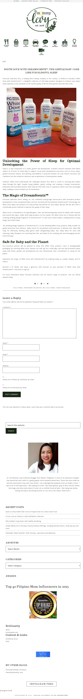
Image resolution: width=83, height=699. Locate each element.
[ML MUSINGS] (45, 40)
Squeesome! (62, 695)
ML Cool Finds (49, 288)
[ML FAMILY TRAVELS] (35, 40)
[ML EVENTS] (25, 40)
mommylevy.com (12, 632)
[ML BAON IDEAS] (6, 40)
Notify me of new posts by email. (15, 388)
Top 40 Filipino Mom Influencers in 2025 (37, 587)
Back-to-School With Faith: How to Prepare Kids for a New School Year (31, 512)
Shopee (71, 259)
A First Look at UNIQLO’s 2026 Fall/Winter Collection (25, 516)
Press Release (63, 288)
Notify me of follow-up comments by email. (18, 380)
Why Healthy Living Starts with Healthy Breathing (23, 521)
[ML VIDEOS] (41, 48)
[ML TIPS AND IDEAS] (74, 40)
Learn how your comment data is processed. (47, 407)
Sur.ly (16, 639)
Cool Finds (18, 288)
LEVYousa (22, 670)
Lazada (64, 259)
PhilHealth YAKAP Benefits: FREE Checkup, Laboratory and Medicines (31, 533)
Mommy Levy (41, 19)
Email (5, 354)
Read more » (66, 491)
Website (5, 366)
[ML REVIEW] (55, 40)
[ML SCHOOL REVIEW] (64, 40)
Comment (7, 307)
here (19, 269)
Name (5, 343)
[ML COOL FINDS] (16, 40)
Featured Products (33, 288)
